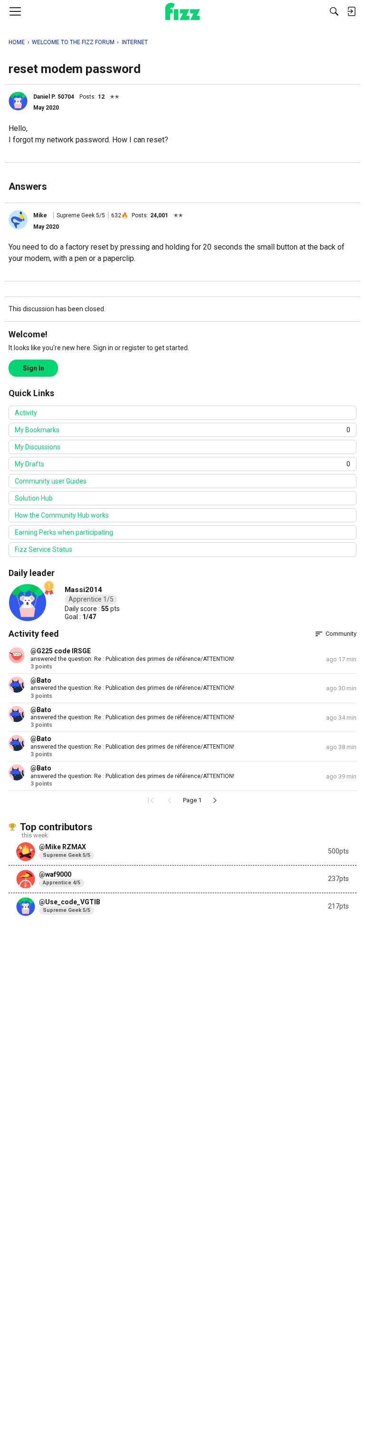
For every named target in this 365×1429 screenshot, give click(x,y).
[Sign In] (351, 11)
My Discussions (37, 447)
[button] (18, 101)
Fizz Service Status (43, 549)
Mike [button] (40, 215)
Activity (26, 413)
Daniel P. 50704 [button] (53, 96)
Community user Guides (50, 481)
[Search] (334, 11)
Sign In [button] (33, 368)
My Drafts (182, 464)
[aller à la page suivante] (214, 800)
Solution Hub (34, 498)
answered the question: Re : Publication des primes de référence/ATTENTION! (132, 659)
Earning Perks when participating (64, 532)
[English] (182, 11)
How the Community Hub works (62, 515)
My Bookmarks (182, 430)
